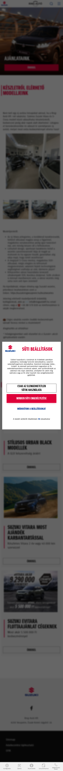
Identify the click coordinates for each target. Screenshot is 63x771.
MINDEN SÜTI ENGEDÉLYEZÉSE (31, 398)
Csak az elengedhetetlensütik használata (31, 388)
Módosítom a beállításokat (31, 408)
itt (39, 419)
